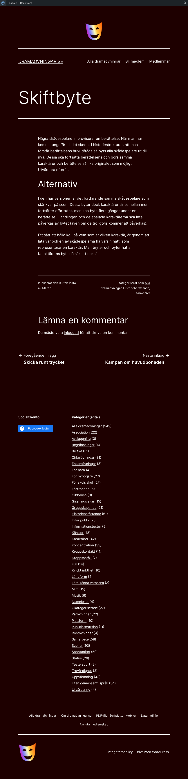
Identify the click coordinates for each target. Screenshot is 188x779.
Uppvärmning (82, 677)
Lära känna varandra (88, 583)
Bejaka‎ (77, 451)
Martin (46, 288)
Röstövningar (82, 633)
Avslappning (81, 439)
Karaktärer (142, 293)
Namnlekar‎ (80, 602)
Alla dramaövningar (103, 61)
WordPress (160, 752)
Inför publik (80, 520)
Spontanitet (81, 652)
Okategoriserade (85, 608)
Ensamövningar (84, 464)
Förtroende (80, 489)
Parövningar (81, 614)
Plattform (79, 621)
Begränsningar (83, 445)
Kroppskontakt (83, 551)
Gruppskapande (84, 507)
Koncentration (83, 545)
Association (81, 432)
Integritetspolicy (120, 752)
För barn (78, 470)
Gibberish (79, 495)
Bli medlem (134, 61)
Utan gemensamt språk (90, 683)
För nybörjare (82, 476)
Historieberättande (136, 288)
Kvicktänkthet (82, 570)
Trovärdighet (82, 671)
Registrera (26, 2)
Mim (75, 589)
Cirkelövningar (83, 457)
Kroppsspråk (82, 558)
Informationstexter (86, 526)
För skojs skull (82, 482)
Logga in (12, 2)
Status (77, 658)
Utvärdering (81, 689)
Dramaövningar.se (40, 61)
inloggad (71, 332)
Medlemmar (159, 61)
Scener (77, 645)
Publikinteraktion (85, 627)
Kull (74, 564)
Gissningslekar (83, 501)
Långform (79, 576)
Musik (76, 595)
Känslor (78, 533)
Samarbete (80, 639)
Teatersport (81, 664)
